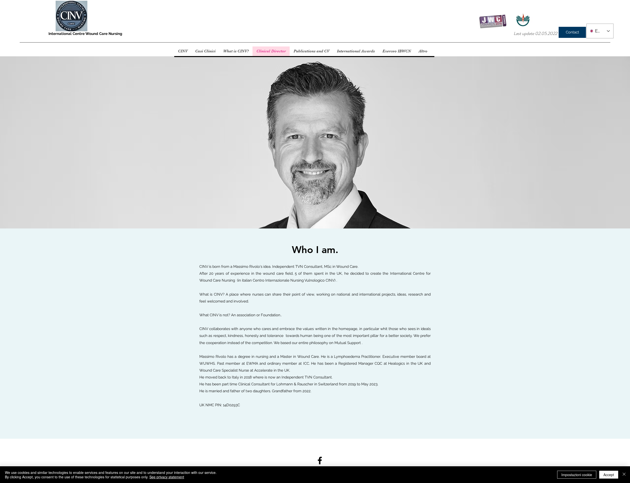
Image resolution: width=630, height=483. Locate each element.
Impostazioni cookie (576, 474)
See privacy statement (166, 476)
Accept (608, 474)
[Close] (624, 474)
